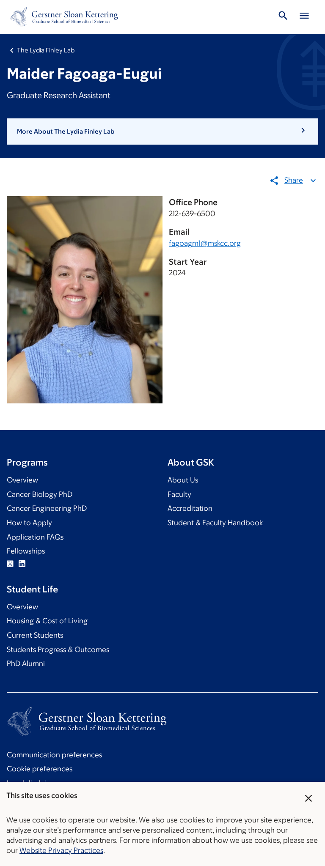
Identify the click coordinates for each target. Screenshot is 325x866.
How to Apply (29, 522)
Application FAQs (35, 537)
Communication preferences (54, 755)
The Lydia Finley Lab (45, 50)
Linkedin (22, 563)
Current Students (35, 635)
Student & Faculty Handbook (215, 522)
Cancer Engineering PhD (47, 508)
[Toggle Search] (283, 17)
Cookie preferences (39, 769)
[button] (162, 131)
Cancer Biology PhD (39, 494)
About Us (183, 480)
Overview (22, 480)
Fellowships (26, 551)
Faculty (179, 494)
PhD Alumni (26, 663)
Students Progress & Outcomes (58, 649)
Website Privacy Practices (61, 850)
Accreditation (190, 508)
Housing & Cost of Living (47, 621)
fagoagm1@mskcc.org (205, 243)
